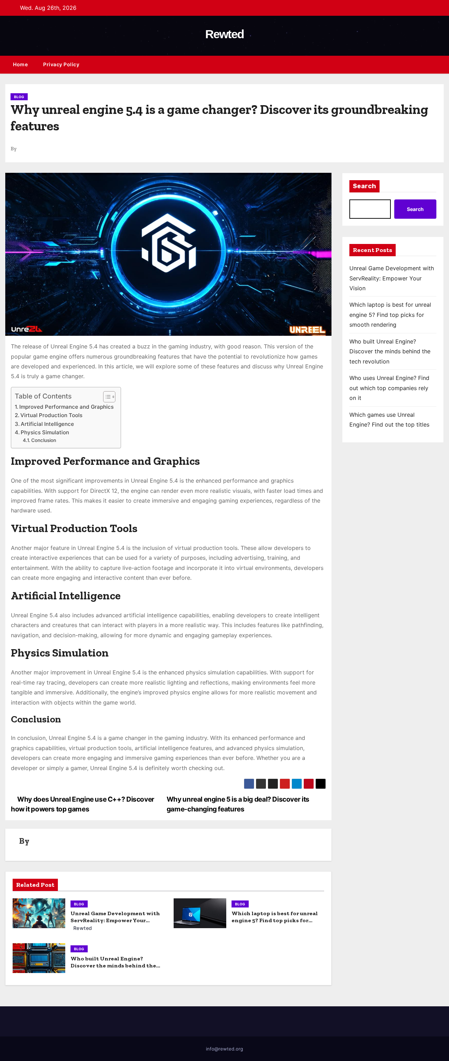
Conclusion (43, 440)
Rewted (224, 34)
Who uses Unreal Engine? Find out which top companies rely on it (389, 387)
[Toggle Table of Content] (106, 397)
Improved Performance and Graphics (66, 406)
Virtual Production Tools (51, 415)
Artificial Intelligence (47, 424)
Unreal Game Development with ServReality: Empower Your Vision (115, 920)
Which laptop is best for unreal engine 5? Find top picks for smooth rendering (275, 920)
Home (20, 64)
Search (364, 186)
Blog (19, 97)
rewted (82, 928)
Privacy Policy (61, 64)
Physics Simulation (45, 432)
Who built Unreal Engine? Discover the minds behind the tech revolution (113, 965)
